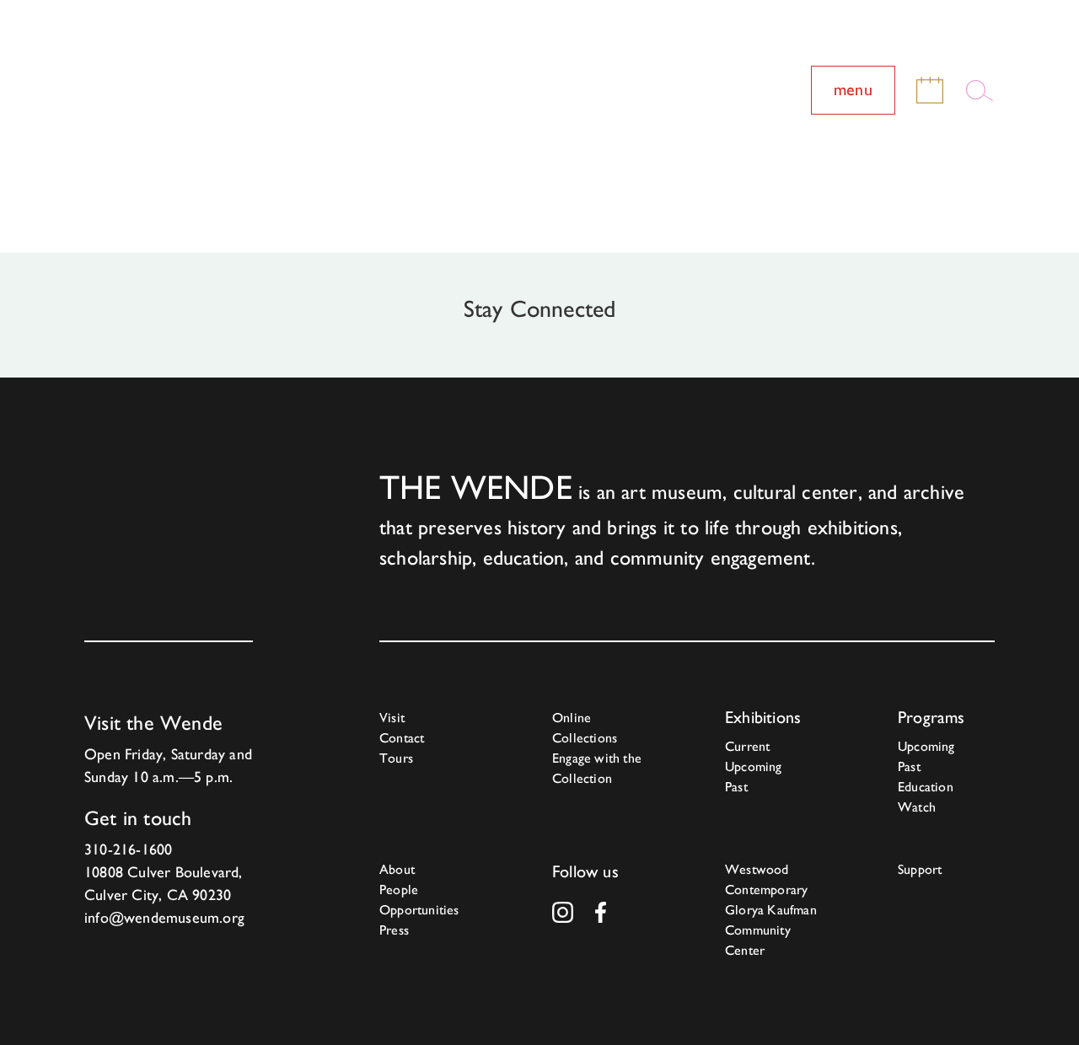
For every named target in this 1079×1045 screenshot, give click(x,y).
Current (747, 746)
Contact (401, 738)
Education (925, 787)
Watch (917, 807)
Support (920, 869)
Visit (392, 718)
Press (394, 930)
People (398, 890)
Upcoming (753, 766)
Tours (396, 758)
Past (736, 787)
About (397, 869)
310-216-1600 (128, 849)
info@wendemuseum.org (164, 917)
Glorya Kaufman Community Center (771, 930)
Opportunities (419, 910)
